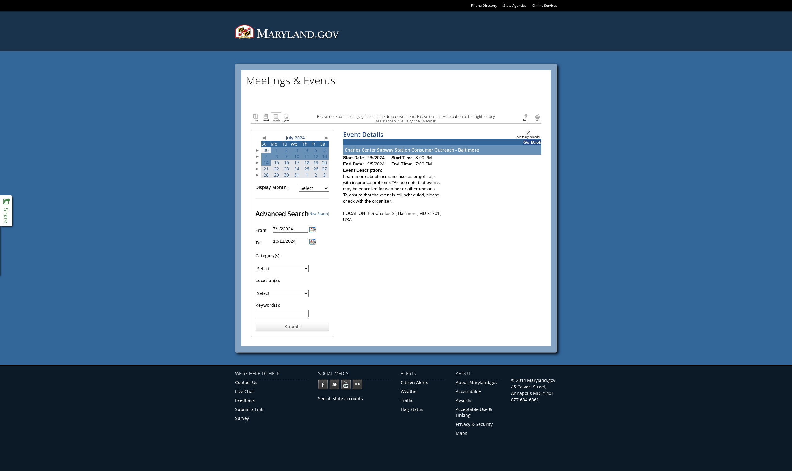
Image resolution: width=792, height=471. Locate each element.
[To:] (312, 241)
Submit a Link (249, 409)
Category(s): (268, 256)
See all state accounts (340, 398)
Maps (461, 433)
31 (296, 175)
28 (266, 175)
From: (262, 230)
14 (266, 162)
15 (276, 162)
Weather (409, 391)
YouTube (346, 384)
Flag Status (412, 409)
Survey (242, 418)
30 (266, 150)
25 (306, 169)
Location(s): (268, 280)
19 (315, 162)
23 (286, 169)
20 (324, 162)
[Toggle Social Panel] (6, 210)
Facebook (323, 384)
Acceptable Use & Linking (474, 412)
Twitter (334, 384)
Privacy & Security (474, 424)
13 (324, 156)
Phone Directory (484, 5)
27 (324, 169)
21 (266, 169)
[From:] (312, 229)
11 (306, 156)
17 (296, 162)
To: (259, 243)
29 (276, 175)
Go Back (532, 142)
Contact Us (246, 382)
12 (315, 156)
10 (296, 156)
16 (286, 162)
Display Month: (272, 187)
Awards (463, 400)
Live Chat (244, 391)
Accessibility (468, 391)
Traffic (407, 400)
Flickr (357, 384)
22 (276, 169)
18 (306, 162)
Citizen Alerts (414, 382)
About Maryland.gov (476, 382)
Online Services (544, 5)
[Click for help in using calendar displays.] (526, 117)
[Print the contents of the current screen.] (537, 117)
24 (296, 169)
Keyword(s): (268, 305)
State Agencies (514, 5)
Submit (292, 327)
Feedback (245, 400)
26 (315, 169)
